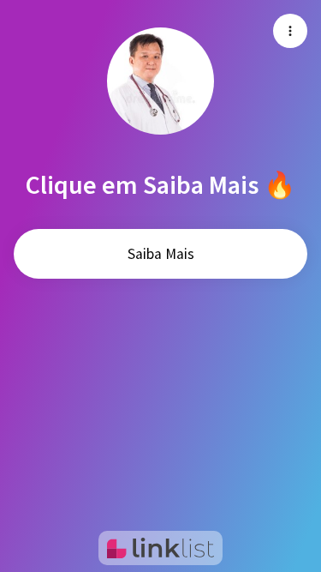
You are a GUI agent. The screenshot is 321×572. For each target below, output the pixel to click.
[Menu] (290, 31)
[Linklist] (160, 548)
